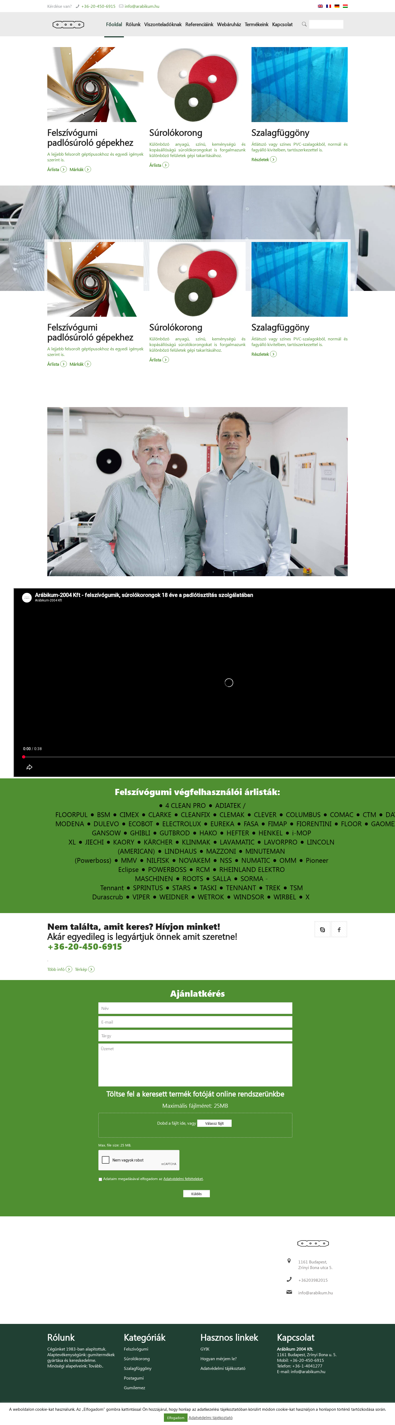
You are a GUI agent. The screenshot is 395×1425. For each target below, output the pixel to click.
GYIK (204, 1349)
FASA (251, 823)
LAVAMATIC (237, 841)
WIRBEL (285, 896)
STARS (181, 887)
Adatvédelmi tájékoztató (222, 1368)
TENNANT (241, 887)
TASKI (208, 887)
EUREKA (222, 823)
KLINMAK (196, 841)
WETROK (211, 896)
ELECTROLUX (181, 823)
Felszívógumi (136, 1349)
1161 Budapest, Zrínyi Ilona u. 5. (306, 1354)
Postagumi (134, 1378)
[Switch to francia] (328, 6)
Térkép (81, 969)
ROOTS (192, 878)
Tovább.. (95, 1366)
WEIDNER (173, 896)
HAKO (208, 832)
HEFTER (238, 832)
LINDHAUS (180, 851)
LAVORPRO (280, 841)
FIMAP (277, 823)
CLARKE (159, 814)
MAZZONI (221, 851)
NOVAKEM (194, 860)
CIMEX (129, 814)
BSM (103, 814)
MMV (129, 860)
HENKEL (270, 832)
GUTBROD (175, 832)
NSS (226, 860)
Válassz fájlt (214, 1123)
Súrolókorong (137, 1358)
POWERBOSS (167, 869)
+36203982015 (313, 1280)
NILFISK (157, 860)
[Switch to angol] (320, 6)
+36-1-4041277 (307, 1366)
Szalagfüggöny (138, 1368)
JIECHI (94, 841)
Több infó (56, 969)
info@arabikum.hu (142, 6)
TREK (273, 887)
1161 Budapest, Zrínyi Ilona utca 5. (315, 1264)
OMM (287, 860)
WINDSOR (249, 896)
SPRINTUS (148, 887)
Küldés (196, 1193)
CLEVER (265, 814)
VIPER (141, 896)
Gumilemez (134, 1387)
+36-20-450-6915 (98, 6)
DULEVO (106, 823)
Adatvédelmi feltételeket (183, 1178)
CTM (369, 814)
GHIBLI (140, 832)
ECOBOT (140, 823)
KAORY (123, 841)
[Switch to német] (337, 6)
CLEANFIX (195, 814)
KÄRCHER (158, 841)
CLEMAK (232, 814)
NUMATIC (255, 860)
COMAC (341, 814)
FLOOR (351, 823)
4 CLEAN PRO (186, 805)
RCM (203, 869)
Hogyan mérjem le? (218, 1358)
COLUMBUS (303, 814)
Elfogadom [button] (175, 1417)
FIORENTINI (314, 823)
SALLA (222, 878)
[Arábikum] (68, 24)
